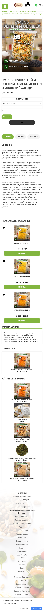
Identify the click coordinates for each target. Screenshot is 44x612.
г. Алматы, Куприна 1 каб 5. (22, 496)
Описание (7, 137)
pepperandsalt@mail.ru (22, 507)
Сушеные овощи (22, 551)
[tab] (8, 137)
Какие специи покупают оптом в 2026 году (18, 335)
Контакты (22, 572)
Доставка (34, 137)
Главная (4, 11)
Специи (22, 548)
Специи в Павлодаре (22, 577)
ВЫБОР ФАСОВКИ (22, 99)
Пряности (22, 537)
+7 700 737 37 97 (22, 503)
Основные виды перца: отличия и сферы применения (22, 333)
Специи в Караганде (22, 591)
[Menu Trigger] (5, 6)
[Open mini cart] (25, 5)
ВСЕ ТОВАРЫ (22, 555)
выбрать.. (22, 253)
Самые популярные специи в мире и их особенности (21, 339)
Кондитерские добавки (22, 524)
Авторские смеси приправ (19, 11)
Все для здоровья (22, 520)
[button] (40, 21)
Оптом (22, 565)
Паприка (22, 527)
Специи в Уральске (22, 581)
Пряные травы (22, 541)
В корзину (7, 117)
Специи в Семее (22, 584)
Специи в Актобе (22, 588)
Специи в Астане (22, 595)
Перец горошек (22, 531)
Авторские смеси (22, 517)
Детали (20, 137)
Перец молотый (22, 534)
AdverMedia (30, 510)
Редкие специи (22, 544)
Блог (22, 568)
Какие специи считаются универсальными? (19, 337)
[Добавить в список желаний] (22, 122)
